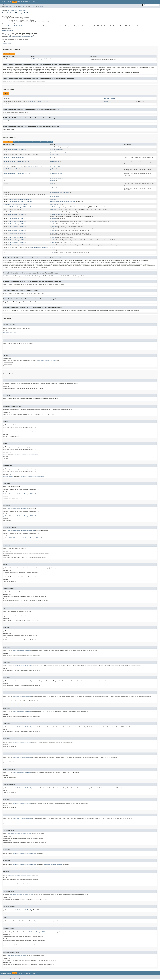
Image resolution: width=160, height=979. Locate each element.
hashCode (52, 180)
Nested (8, 6)
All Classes (3, 4)
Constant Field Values (9, 332)
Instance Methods (32, 142)
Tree (19, 1)
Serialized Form (6, 43)
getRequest (53, 169)
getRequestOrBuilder (56, 173)
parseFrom (53, 218)
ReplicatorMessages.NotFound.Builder (43, 59)
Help (34, 1)
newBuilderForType (55, 204)
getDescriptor (54, 154)
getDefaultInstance (56, 149)
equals (52, 147)
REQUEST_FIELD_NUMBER (111, 104)
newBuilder (53, 199)
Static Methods (19, 142)
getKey (52, 157)
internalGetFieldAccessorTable (59, 192)
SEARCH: (140, 5)
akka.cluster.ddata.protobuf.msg (16, 10)
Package (9, 1)
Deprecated (24, 1)
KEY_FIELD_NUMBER (109, 98)
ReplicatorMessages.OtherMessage (14, 157)
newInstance (53, 209)
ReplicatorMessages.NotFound (39, 101)
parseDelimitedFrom (56, 212)
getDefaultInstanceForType (58, 152)
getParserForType (55, 166)
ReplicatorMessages (7, 30)
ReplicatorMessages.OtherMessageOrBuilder (17, 161)
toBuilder (53, 250)
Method (22, 6)
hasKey (52, 183)
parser (52, 247)
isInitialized (54, 196)
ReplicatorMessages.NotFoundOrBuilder (14, 25)
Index (30, 1)
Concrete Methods (46, 142)
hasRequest (53, 188)
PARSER (106, 101)
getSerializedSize (55, 178)
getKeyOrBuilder (55, 161)
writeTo (52, 252)
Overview (3, 1)
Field (12, 6)
